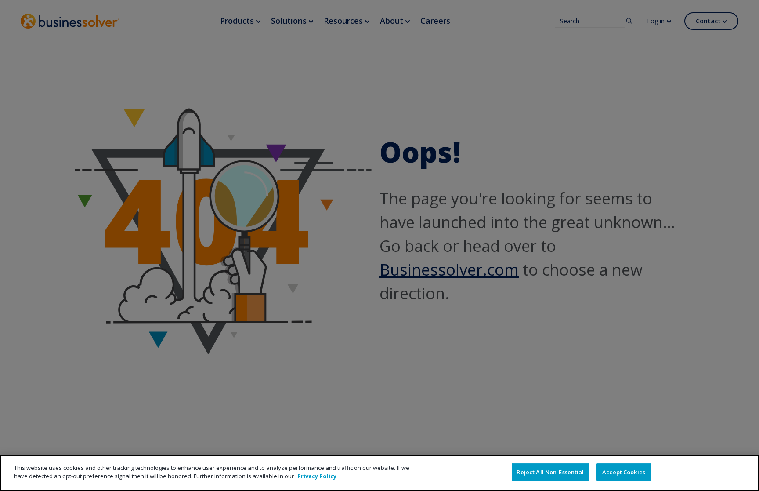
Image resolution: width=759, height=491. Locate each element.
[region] (379, 473)
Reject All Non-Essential (550, 472)
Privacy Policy (316, 476)
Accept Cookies (623, 472)
